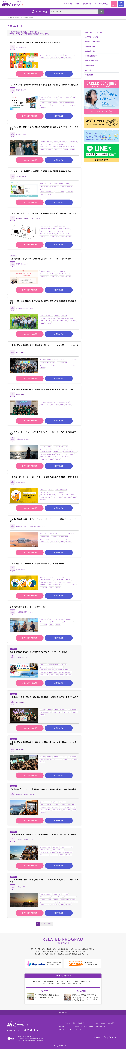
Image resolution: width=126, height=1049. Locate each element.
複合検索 (90, 75)
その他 (89, 70)
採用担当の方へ (87, 4)
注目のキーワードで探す (94, 32)
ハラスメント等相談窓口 (74, 1026)
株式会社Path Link (21, 176)
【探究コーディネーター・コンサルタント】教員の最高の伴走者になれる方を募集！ (44, 477)
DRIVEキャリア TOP (14, 17)
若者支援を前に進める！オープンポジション (28, 607)
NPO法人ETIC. (20, 352)
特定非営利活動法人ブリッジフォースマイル (28, 218)
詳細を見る (59, 73)
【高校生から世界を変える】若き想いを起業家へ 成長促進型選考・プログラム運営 (44, 697)
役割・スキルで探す (93, 41)
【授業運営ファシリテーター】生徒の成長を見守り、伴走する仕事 (37, 563)
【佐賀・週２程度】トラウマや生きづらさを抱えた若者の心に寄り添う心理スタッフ (44, 213)
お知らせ (103, 1023)
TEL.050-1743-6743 (29, 1036)
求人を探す (69, 4)
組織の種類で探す (92, 60)
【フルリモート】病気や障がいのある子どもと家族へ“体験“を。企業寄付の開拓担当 (44, 85)
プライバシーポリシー (64, 1029)
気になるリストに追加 (30, 73)
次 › (45, 924)
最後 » (50, 924)
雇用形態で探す (92, 56)
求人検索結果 (30, 17)
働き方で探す (91, 51)
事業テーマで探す (92, 37)
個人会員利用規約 (100, 1026)
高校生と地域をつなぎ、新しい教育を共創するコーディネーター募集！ (39, 652)
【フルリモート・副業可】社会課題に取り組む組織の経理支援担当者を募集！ (41, 171)
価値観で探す (91, 46)
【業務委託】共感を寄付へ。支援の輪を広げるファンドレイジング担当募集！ (41, 259)
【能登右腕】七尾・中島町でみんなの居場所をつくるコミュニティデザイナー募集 (43, 834)
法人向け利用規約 (88, 1026)
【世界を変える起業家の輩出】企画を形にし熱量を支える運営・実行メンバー (41, 389)
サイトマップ (77, 1029)
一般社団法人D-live (21, 657)
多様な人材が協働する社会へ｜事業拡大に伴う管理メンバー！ (35, 42)
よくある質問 (111, 1023)
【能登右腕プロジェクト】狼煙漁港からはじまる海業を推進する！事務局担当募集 (43, 789)
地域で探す (90, 65)
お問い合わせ (62, 1026)
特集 (77, 4)
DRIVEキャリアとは (102, 4)
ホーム (60, 1023)
